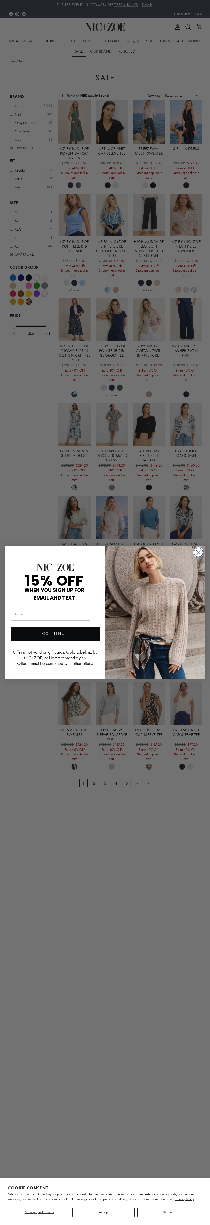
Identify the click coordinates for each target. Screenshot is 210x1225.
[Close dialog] (198, 552)
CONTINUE (55, 633)
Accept (104, 1212)
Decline (168, 1212)
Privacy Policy (184, 1199)
